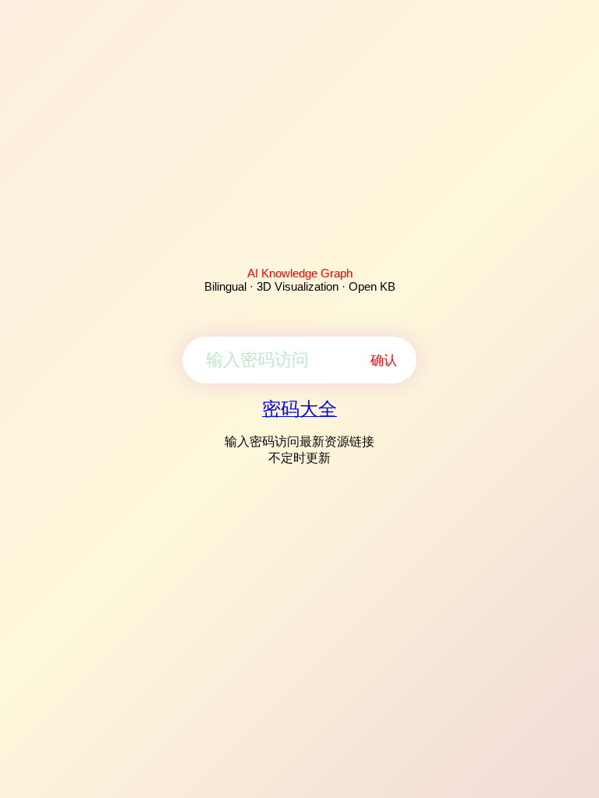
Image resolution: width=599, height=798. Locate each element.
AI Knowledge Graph (300, 273)
